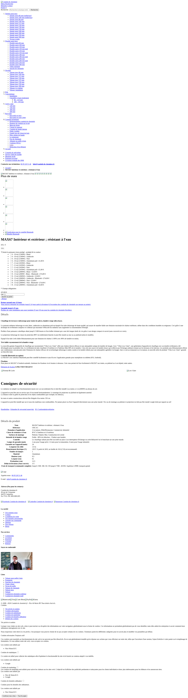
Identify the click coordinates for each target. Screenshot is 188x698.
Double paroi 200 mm (17, 59)
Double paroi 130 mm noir (19, 49)
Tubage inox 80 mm (16, 72)
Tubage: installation (16, 90)
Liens (11, 145)
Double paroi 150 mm (17, 51)
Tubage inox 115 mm (17, 76)
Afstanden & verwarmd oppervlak (22, 409)
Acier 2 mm (9, 104)
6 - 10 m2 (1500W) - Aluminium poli (28, 261)
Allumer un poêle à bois (18, 141)
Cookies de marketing (12, 615)
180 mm (12, 110)
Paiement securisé (11, 158)
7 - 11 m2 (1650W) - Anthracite (23, 265)
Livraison (8, 538)
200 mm (12, 112)
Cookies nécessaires (12, 611)
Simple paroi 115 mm (17, 23)
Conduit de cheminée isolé (14, 596)
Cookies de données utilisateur (15, 617)
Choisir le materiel (16, 127)
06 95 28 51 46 (26, 164)
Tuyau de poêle (10, 586)
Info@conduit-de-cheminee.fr (44, 164)
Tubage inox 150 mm (17, 84)
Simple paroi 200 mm (17, 33)
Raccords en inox (16, 115)
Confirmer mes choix (9, 696)
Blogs (7, 526)
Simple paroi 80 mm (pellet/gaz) (21, 16)
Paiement (8, 540)
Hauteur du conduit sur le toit (20, 123)
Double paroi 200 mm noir (19, 61)
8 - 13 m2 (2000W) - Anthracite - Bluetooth (30, 278)
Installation (13, 96)
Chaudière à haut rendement (19, 98)
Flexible (8, 70)
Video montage (15, 66)
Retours (8, 544)
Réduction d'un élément (18, 147)
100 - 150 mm (19, 102)
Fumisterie (8, 580)
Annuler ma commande (13, 520)
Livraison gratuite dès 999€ (14, 160)
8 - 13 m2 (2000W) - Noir (24, 280)
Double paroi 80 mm (17, 43)
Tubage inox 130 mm (17, 82)
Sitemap (8, 522)
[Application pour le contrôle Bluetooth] (19, 232)
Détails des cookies (11, 619)
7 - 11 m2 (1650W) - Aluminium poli (28, 270)
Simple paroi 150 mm (17, 29)
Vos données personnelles (14, 518)
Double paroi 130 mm (17, 47)
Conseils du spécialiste (13, 152)
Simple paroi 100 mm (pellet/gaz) (21, 18)
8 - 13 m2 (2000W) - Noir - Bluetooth (28, 283)
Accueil (8, 149)
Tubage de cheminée (12, 588)
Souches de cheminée (12, 582)
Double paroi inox (11, 41)
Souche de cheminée (17, 68)
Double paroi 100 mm (17, 45)
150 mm (12, 108)
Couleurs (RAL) (15, 143)
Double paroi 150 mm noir (19, 53)
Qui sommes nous (11, 513)
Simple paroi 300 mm (17, 37)
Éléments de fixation (8, 367)
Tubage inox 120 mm (17, 78)
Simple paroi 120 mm (17, 25)
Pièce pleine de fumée (17, 135)
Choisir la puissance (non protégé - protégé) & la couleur (21, 252)
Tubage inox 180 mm (17, 86)
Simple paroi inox (11, 14)
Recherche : (5, 10)
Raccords (8, 114)
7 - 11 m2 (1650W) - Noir (21, 267)
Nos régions (9, 524)
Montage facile (10, 156)
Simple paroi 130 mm (17, 27)
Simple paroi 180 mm (17, 31)
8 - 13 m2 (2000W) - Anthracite (26, 276)
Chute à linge (9, 584)
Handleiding (5, 409)
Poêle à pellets (14, 131)
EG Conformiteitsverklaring (44, 409)
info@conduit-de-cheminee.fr (17, 479)
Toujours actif (19, 635)
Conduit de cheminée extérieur (15, 594)
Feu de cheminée (15, 139)
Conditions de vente (12, 517)
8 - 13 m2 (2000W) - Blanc (24, 272)
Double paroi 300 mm (17, 65)
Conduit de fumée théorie (18, 129)
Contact (8, 515)
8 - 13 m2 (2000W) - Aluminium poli (28, 285)
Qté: (2, 294)
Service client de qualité (13, 154)
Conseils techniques (12, 119)
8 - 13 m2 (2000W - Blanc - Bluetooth (29, 274)
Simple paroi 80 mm (17, 19)
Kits (6, 92)
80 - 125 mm (18, 100)
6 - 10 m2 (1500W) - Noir (21, 259)
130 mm (12, 106)
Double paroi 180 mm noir (19, 57)
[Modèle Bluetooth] (12, 234)
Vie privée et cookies (12, 609)
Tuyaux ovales (15, 39)
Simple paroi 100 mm (17, 21)
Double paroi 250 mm (17, 63)
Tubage (7, 592)
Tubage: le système (16, 88)
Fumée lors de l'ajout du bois (19, 133)
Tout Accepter (22, 696)
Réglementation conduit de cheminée (22, 121)
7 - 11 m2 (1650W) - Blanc (21, 263)
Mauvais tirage (15, 125)
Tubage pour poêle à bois (14, 578)
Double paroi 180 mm (17, 55)
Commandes (9, 536)
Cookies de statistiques (13, 613)
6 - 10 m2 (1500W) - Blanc (21, 254)
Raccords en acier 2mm (18, 117)
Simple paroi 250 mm (17, 35)
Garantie (8, 542)
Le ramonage (14, 137)
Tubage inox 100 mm (17, 74)
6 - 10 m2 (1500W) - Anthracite (23, 256)
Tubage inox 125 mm (17, 80)
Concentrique (9, 94)
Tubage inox (9, 590)
